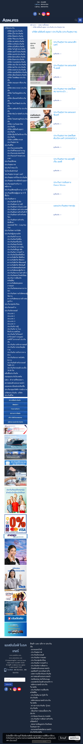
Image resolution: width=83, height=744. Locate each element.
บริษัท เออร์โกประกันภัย (16, 52)
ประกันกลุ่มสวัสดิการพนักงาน (16, 389)
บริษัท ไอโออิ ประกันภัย (16, 49)
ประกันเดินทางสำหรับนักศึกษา (15, 221)
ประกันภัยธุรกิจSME (15, 244)
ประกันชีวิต (9, 145)
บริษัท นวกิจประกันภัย (15, 44)
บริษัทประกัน (9, 28)
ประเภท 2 (11, 316)
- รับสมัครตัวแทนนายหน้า (40, 668)
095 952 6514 (44, 4)
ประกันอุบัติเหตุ (10, 161)
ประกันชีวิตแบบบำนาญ (16, 150)
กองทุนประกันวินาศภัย (13, 376)
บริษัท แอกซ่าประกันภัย (16, 54)
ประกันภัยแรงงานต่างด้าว (17, 273)
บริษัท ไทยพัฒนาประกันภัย (16, 79)
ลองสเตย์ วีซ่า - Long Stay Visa (16, 226)
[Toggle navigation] (80, 20)
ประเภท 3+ (11, 324)
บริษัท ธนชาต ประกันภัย (16, 70)
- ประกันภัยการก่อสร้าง (39, 663)
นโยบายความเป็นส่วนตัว (48, 738)
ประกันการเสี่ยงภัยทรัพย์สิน (14, 279)
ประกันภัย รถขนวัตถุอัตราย (16, 348)
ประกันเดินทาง (10, 199)
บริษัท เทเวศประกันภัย (15, 41)
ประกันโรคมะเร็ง (11, 168)
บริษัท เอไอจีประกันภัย (15, 46)
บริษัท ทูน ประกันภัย (15, 31)
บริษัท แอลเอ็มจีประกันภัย (17, 72)
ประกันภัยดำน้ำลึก (14, 202)
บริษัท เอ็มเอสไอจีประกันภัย (16, 99)
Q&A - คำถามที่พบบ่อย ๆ (14, 380)
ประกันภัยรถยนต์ (11, 310)
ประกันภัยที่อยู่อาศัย (14, 249)
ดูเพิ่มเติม (56, 54)
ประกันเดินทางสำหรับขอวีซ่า (16, 216)
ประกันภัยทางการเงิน (15, 247)
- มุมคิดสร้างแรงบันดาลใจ (40, 671)
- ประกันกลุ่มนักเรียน (38, 660)
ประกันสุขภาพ (10, 164)
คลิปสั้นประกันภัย (11, 373)
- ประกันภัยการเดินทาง (38, 666)
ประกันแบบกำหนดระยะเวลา (16, 157)
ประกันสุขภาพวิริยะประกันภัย (16, 177)
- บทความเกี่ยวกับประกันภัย (40, 674)
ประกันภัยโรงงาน (14, 236)
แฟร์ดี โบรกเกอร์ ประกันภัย (16, 340)
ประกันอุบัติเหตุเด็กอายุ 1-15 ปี (16, 190)
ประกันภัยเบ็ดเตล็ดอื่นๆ (16, 255)
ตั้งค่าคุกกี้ (63, 738)
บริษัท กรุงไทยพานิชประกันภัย (15, 125)
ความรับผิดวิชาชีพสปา (16, 260)
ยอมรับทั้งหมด (74, 738)
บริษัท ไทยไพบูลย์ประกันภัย (16, 94)
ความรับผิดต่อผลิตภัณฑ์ (16, 268)
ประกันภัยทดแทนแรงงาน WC (17, 289)
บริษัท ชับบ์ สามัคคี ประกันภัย (17, 115)
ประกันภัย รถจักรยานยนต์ (17, 344)
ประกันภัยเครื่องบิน (14, 242)
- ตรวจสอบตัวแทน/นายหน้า (40, 676)
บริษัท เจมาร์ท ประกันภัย (16, 65)
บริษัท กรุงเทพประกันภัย (16, 62)
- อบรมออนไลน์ (36, 649)
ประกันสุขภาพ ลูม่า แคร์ (14, 174)
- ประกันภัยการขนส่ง (38, 657)
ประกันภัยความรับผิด (13, 230)
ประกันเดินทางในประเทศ (16, 207)
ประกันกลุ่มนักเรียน (12, 304)
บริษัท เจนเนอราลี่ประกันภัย (16, 84)
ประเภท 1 (11, 313)
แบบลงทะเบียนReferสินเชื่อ (15, 386)
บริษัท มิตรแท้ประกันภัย (16, 57)
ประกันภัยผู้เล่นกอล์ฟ (12, 234)
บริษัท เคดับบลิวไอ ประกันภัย (17, 110)
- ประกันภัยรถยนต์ (37, 655)
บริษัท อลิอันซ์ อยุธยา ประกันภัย (15, 130)
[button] (75, 20)
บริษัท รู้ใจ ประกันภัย (15, 33)
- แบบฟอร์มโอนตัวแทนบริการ (41, 682)
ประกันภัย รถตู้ (12, 326)
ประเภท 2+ (11, 321)
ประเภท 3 (11, 319)
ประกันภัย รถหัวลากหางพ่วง (16, 353)
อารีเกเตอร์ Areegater (15, 337)
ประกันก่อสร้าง (10, 307)
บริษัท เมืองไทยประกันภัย (16, 75)
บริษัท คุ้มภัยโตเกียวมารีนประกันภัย (17, 135)
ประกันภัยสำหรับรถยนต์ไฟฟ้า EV (16, 364)
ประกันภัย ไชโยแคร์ (15, 334)
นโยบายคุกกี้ (13, 740)
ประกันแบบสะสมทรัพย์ (16, 153)
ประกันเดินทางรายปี (15, 204)
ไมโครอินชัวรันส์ (11, 171)
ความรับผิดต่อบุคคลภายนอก (15, 284)
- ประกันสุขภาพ (36, 652)
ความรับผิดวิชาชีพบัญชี (16, 265)
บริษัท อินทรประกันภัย (15, 59)
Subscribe (8, 684)
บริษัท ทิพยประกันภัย (15, 36)
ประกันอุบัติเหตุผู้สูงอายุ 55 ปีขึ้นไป (15, 194)
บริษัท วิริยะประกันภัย (15, 39)
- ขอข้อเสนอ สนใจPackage (40, 679)
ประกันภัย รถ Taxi (14, 329)
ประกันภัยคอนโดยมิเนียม (16, 275)
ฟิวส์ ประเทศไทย (13, 332)
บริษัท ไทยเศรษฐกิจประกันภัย (17, 120)
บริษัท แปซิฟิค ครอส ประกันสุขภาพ (15, 141)
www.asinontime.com (15, 658)
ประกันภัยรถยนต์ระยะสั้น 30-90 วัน (16, 369)
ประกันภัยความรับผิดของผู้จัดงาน (17, 295)
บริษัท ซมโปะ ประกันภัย (16, 67)
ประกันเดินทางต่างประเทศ (17, 209)
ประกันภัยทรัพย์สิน (14, 239)
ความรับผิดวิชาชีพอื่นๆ (16, 257)
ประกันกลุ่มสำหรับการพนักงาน (13, 185)
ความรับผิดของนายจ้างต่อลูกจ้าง (17, 300)
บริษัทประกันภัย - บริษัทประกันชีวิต (13, 394)
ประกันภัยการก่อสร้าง (15, 252)
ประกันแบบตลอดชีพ (15, 148)
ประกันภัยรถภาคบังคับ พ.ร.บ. (16, 359)
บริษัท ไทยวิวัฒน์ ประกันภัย (16, 104)
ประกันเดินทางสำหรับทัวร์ (17, 212)
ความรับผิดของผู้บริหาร (16, 270)
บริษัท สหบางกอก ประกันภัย (16, 89)
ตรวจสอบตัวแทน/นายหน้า (14, 383)
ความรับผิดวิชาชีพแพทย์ (16, 262)
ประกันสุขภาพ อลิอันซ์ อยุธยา (16, 181)
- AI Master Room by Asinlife (40, 716)
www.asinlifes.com (15, 655)
